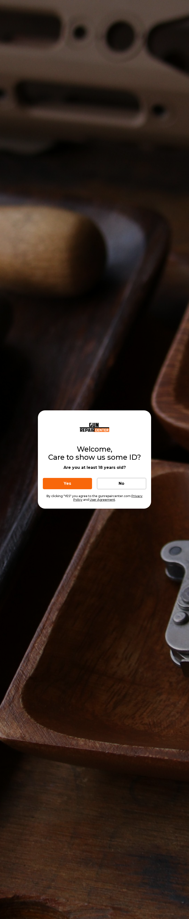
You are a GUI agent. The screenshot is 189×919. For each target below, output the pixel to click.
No (121, 483)
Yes (67, 483)
